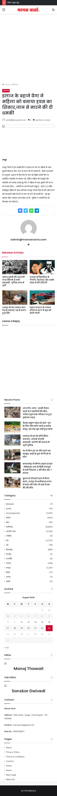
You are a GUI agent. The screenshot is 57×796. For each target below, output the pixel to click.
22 (42, 628)
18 (15, 628)
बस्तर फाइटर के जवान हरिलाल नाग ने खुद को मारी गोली (40, 310)
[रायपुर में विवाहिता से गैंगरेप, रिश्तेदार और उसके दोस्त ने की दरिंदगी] (42, 267)
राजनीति (9, 558)
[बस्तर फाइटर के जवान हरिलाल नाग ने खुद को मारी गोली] (42, 297)
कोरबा (8, 517)
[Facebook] (20, 210)
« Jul (6, 647)
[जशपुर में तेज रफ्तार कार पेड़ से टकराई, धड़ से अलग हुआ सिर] (14, 297)
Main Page (11, 775)
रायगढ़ (8, 563)
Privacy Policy (13, 752)
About (9, 747)
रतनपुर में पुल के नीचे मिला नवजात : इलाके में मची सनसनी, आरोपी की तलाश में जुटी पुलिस (36, 441)
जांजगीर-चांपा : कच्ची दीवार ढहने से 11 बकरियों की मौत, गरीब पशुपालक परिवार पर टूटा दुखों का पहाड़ (37, 413)
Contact (10, 761)
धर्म (7, 545)
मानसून (8, 554)
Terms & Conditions (15, 756)
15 (42, 622)
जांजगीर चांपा (11, 531)
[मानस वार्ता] (28, 9)
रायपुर (8, 568)
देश (7, 540)
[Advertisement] (28, 51)
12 (22, 622)
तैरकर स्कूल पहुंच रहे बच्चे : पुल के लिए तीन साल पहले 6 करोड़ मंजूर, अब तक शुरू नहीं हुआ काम (37, 426)
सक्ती (8, 581)
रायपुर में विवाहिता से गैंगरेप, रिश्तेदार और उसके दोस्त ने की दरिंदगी (42, 280)
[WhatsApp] (31, 210)
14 (35, 622)
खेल (7, 522)
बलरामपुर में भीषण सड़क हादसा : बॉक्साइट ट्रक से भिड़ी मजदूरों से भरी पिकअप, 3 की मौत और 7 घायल (37, 468)
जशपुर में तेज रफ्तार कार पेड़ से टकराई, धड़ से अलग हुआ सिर (14, 310)
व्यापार (8, 577)
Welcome (10, 779)
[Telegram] (37, 210)
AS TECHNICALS (28, 791)
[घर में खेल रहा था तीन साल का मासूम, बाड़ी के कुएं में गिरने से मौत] (12, 454)
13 (28, 622)
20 (28, 628)
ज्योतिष (8, 536)
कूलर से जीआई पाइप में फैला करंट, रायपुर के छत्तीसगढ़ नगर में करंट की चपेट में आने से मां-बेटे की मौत (37, 483)
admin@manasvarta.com (16, 120)
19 (22, 628)
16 (49, 622)
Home (7, 84)
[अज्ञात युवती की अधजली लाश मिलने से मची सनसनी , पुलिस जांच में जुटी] (14, 267)
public (9, 508)
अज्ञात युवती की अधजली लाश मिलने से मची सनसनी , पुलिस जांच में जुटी (13, 281)
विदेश (8, 572)
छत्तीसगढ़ (15, 84)
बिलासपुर (9, 549)
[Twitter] (26, 210)
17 (8, 628)
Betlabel (10, 504)
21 (35, 628)
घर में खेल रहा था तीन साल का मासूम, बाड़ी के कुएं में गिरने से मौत (37, 453)
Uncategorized (13, 513)
